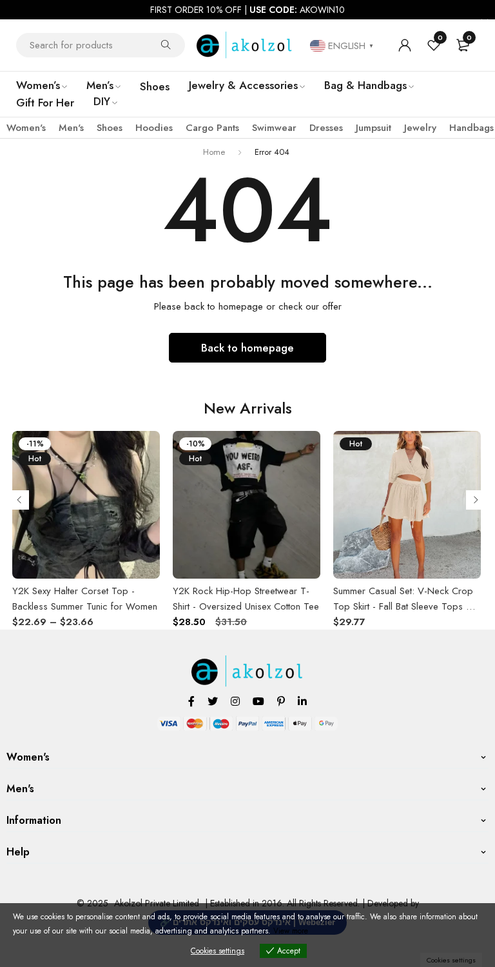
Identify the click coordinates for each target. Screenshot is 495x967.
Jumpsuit (373, 128)
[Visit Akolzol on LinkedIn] (302, 701)
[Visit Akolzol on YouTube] (258, 701)
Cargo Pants (212, 128)
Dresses (326, 128)
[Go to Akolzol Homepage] (247, 662)
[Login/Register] (405, 45)
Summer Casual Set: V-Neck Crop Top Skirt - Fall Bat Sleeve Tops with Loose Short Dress (407, 606)
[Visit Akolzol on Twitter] (213, 701)
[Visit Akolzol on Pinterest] (281, 701)
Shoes (109, 128)
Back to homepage (247, 347)
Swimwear (274, 128)
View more (290, 931)
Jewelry (420, 128)
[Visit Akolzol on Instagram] (235, 701)
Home (214, 152)
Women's (26, 128)
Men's (71, 128)
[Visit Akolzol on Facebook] (191, 701)
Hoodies (154, 128)
